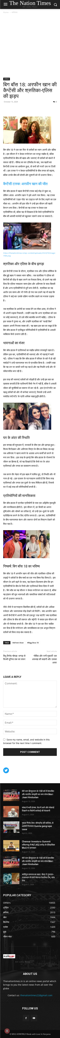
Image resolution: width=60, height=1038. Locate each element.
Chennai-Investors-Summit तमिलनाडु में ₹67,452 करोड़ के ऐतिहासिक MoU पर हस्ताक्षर (38, 844)
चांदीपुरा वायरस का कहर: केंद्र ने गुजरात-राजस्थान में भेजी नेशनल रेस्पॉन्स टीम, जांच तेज (38, 877)
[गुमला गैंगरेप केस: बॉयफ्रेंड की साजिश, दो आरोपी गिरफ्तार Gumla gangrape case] (11, 827)
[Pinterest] (14, 109)
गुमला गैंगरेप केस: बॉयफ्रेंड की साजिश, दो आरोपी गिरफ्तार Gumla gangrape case (37, 826)
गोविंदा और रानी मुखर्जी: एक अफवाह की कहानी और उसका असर (44, 659)
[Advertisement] (30, 46)
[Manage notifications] (7, 1030)
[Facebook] (6, 109)
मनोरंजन (14, 12)
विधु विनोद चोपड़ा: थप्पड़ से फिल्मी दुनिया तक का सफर (14, 657)
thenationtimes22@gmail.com (36, 995)
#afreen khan (18, 642)
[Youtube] (34, 1018)
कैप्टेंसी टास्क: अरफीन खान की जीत (25, 184)
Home (6, 12)
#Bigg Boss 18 (33, 642)
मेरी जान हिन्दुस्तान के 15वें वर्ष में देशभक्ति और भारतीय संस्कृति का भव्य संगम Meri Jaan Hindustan (38, 794)
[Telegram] (28, 109)
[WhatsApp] (21, 109)
